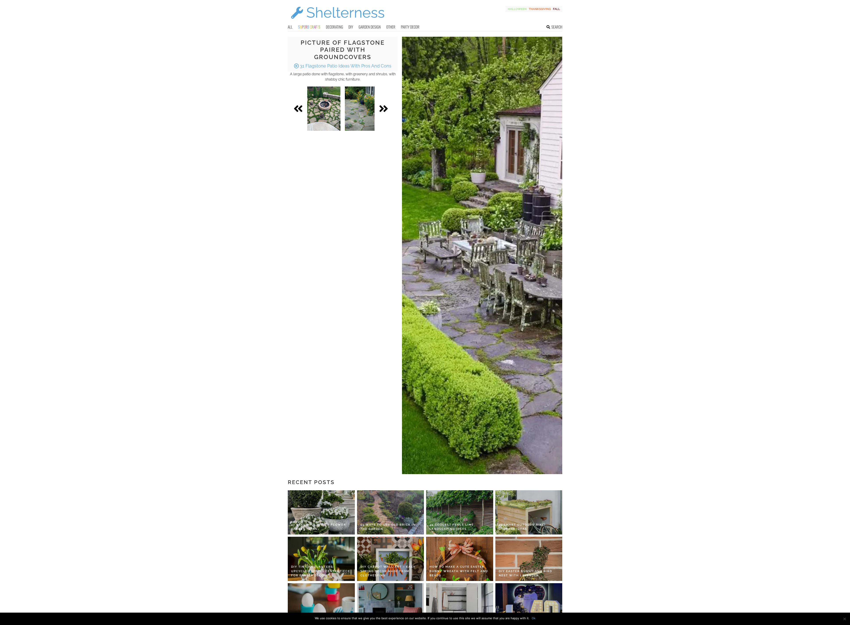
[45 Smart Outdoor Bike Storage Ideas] (528, 512)
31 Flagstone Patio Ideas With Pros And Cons (345, 66)
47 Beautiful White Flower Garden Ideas (318, 527)
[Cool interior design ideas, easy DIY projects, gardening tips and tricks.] (337, 21)
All (290, 27)
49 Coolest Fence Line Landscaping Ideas (451, 527)
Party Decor (410, 27)
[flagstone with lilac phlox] (360, 109)
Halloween (517, 9)
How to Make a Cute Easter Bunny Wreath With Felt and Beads (458, 571)
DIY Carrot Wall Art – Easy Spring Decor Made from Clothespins (387, 571)
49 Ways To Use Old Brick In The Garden (388, 527)
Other (390, 27)
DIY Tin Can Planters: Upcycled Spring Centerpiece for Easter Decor (320, 571)
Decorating (334, 27)
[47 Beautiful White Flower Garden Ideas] (321, 512)
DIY (350, 27)
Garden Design (370, 27)
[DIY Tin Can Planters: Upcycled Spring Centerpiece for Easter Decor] (321, 559)
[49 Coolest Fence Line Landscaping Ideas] (459, 512)
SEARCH (556, 27)
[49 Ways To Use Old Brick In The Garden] (390, 512)
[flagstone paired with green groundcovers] (324, 109)
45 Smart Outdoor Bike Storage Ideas (521, 527)
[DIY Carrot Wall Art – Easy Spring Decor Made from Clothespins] (390, 559)
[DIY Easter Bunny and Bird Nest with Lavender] (528, 559)
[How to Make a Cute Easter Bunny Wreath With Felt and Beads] (459, 559)
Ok (533, 618)
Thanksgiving (540, 9)
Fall (556, 9)
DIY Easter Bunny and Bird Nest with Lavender (525, 573)
